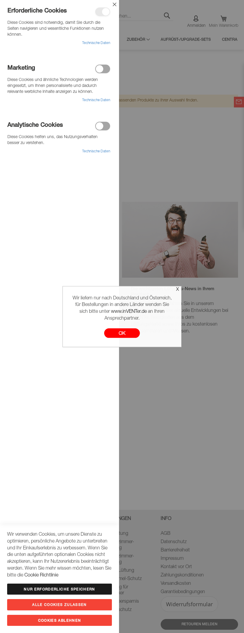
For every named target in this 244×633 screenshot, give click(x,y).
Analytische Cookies (102, 126)
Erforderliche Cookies (102, 11)
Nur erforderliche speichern (59, 589)
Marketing (102, 69)
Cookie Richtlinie (41, 575)
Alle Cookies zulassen (59, 605)
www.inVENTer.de (129, 312)
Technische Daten (96, 43)
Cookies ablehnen (59, 621)
